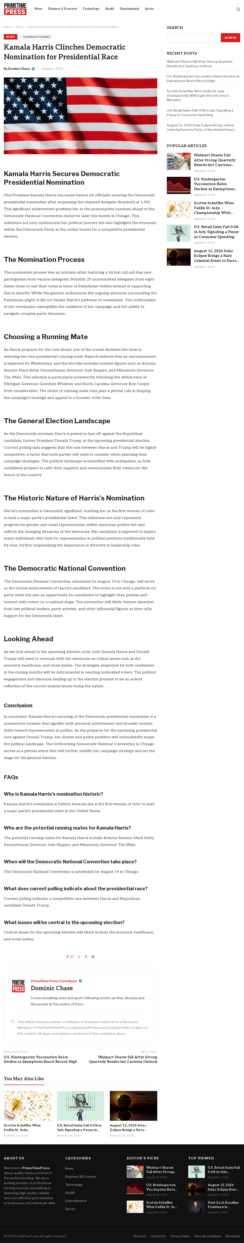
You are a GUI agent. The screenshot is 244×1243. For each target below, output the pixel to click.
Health (109, 9)
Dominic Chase (19, 69)
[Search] (238, 9)
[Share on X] (85, 956)
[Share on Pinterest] (93, 956)
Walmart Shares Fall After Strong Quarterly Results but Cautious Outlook (123, 1059)
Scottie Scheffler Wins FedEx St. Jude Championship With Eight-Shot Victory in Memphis (198, 95)
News (38, 9)
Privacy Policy (180, 1236)
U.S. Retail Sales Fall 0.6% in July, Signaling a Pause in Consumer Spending (200, 112)
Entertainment (129, 9)
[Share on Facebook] (79, 956)
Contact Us (158, 1236)
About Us (139, 1236)
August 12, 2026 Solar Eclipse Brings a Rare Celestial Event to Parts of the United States (201, 127)
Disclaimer (233, 1236)
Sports (149, 9)
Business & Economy (62, 9)
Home (8, 27)
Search (230, 37)
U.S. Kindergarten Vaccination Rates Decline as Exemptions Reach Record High (40, 1059)
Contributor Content (36, 36)
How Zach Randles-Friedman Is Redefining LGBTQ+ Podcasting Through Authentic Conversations (224, 1205)
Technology (91, 9)
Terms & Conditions (207, 1236)
